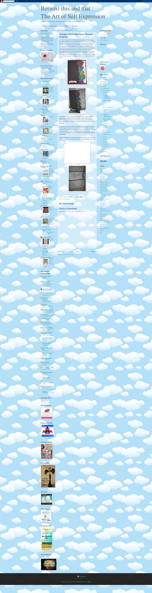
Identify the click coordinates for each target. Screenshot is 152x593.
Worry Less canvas (107, 107)
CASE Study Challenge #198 (48, 392)
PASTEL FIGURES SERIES (47, 199)
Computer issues (106, 134)
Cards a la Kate (45, 97)
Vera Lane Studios (104, 224)
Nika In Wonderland (46, 197)
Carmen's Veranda (104, 182)
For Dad (43, 278)
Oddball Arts (102, 200)
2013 (103, 86)
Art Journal (102, 174)
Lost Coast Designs (104, 188)
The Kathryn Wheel (46, 237)
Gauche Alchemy (46, 377)
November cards (106, 92)
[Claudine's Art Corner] (49, 570)
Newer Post (60, 251)
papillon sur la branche (47, 203)
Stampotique (103, 216)
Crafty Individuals (104, 184)
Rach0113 (44, 205)
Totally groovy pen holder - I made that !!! (107, 102)
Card (63, 199)
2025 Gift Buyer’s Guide (47, 139)
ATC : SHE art (105, 123)
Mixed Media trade (104, 190)
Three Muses (45, 314)
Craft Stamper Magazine (47, 126)
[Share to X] (79, 197)
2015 (103, 82)
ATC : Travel (105, 125)
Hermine (44, 161)
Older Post (94, 251)
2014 (103, 84)
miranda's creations (46, 186)
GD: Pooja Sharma (45, 359)
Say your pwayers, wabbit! (47, 319)
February (105, 144)
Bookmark (102, 176)
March (104, 141)
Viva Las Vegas (103, 226)
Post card (102, 204)
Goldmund (79, 581)
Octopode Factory (104, 198)
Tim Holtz (44, 248)
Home (45, 26)
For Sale (74, 26)
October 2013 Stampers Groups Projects (107, 115)
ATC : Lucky (105, 130)
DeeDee (44, 138)
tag (100, 232)
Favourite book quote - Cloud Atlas (106, 111)
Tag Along (44, 381)
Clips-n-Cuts (45, 109)
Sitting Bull (51, 116)
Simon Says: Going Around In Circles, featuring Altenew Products (47, 285)
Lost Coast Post (45, 181)
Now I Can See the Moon (47, 182)
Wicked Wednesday (104, 228)
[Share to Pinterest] (82, 197)
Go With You (45, 82)
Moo (101, 192)
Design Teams (64, 26)
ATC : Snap (105, 127)
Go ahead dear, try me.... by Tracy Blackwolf (51, 261)
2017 (103, 77)
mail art (101, 230)
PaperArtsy (44, 304)
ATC (101, 172)
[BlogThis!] (78, 197)
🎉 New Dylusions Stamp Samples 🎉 (51, 153)
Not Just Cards (103, 194)
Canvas (101, 178)
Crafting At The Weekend (47, 309)
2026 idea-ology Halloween (48, 290)
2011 (103, 151)
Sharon (44, 217)
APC (101, 168)
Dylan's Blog (45, 149)
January (105, 146)
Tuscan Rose (45, 251)
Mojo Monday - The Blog (47, 367)
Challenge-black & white (47, 389)
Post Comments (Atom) (68, 254)
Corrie (43, 115)
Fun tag (104, 105)
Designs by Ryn (45, 143)
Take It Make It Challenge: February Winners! (51, 131)
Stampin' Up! (67, 199)
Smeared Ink (103, 208)
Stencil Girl (102, 218)
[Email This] (76, 197)
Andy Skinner (45, 86)
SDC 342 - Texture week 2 (47, 335)
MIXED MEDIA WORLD (47, 358)
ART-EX (101, 170)
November (105, 90)
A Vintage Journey (46, 322)
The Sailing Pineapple (104, 222)
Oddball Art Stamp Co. (47, 318)
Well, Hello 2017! (45, 378)
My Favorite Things (46, 343)
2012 (103, 149)
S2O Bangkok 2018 (46, 355)
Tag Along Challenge (104, 220)
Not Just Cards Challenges (48, 337)
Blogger (89, 581)
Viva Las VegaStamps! (47, 257)
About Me (53, 26)
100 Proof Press (45, 81)
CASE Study (44, 391)
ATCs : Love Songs (106, 132)
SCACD (101, 206)
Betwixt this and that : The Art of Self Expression (73, 12)
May (104, 139)
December (105, 88)
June (104, 137)
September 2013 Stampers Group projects (107, 120)
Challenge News (45, 350)
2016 (103, 79)
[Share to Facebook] (81, 197)
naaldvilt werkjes (45, 162)
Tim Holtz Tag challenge (47, 289)
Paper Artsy (102, 202)
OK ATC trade (103, 196)
